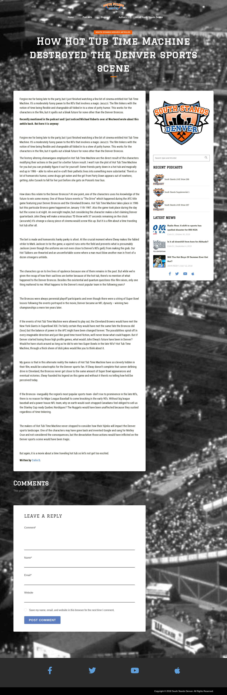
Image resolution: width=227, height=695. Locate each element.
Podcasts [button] (87, 17)
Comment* (30, 527)
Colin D (36, 460)
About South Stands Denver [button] (149, 17)
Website (28, 592)
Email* (28, 575)
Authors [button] (123, 17)
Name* (28, 557)
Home (71, 17)
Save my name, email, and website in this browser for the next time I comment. (71, 610)
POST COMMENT (42, 620)
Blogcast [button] (105, 17)
